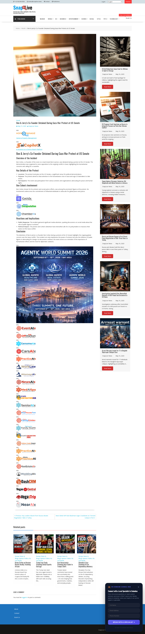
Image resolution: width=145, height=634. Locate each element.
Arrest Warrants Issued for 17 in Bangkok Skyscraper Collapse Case (114, 351)
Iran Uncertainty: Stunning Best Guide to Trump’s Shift (65, 564)
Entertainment (74, 19)
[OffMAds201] (26, 338)
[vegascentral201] (26, 491)
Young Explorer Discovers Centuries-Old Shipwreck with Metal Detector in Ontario (114, 182)
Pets (105, 19)
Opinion (21, 558)
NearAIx (42, 19)
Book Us (17, 617)
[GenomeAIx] (26, 346)
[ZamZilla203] (26, 208)
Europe (17, 556)
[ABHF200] (26, 415)
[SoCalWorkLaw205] (26, 369)
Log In (103, 2)
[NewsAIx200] (26, 384)
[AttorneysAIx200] (26, 376)
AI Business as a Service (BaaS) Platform (29, 149)
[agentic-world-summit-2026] (54, 323)
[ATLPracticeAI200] (26, 461)
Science (84, 19)
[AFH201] (26, 430)
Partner (128, 2)
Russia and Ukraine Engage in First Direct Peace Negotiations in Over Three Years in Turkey (115, 238)
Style (99, 19)
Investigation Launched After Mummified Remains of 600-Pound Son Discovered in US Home (114, 295)
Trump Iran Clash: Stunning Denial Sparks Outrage (43, 564)
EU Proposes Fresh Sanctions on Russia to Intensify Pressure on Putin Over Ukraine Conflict (114, 126)
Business (63, 19)
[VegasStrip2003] (26, 499)
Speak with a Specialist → (124, 622)
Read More (107, 87)
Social (92, 19)
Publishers (21, 19)
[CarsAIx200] (26, 353)
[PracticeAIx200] (26, 453)
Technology (114, 19)
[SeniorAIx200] (26, 407)
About (16, 609)
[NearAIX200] (26, 507)
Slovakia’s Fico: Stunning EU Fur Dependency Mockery (85, 564)
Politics (26, 558)
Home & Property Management (26, 138)
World (50, 19)
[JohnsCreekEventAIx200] (26, 445)
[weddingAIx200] (26, 476)
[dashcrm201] (26, 484)
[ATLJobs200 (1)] (26, 438)
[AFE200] (26, 422)
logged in (25, 597)
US (56, 19)
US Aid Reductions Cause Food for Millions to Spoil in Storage (115, 70)
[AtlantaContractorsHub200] (26, 399)
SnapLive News (33, 126)
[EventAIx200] (26, 330)
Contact (16, 613)
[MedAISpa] (26, 392)
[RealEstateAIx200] (26, 468)
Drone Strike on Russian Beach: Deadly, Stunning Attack (23, 564)
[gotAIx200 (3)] (26, 200)
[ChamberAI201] (26, 216)
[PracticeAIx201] (26, 361)
